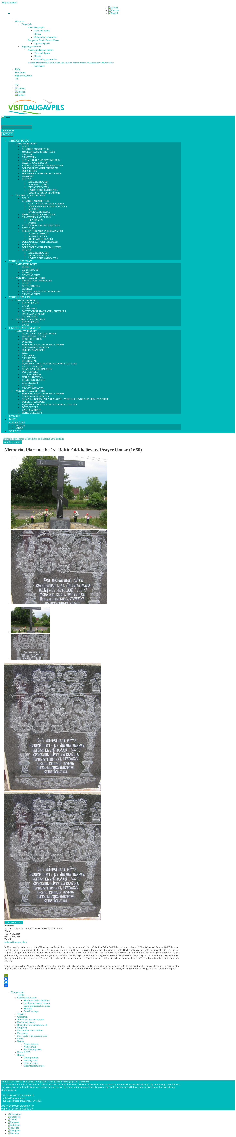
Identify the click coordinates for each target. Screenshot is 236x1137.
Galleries (17, 422)
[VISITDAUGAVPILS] (36, 114)
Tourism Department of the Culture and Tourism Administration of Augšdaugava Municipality (71, 63)
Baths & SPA (23, 1052)
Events (14, 415)
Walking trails (31, 1060)
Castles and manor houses (37, 1003)
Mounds (28, 1008)
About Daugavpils (36, 27)
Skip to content (9, 2)
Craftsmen (22, 1016)
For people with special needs (41, 173)
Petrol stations (32, 412)
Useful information (25, 328)
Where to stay (20, 261)
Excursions (39, 66)
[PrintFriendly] (91, 975)
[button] (24, 21)
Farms (20, 1038)
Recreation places (32, 1049)
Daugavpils (27, 24)
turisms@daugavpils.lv (15, 942)
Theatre (21, 1014)
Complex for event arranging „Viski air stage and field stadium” (65, 399)
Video (19, 428)
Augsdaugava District (31, 47)
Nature (20, 1041)
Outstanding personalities (45, 37)
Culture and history (39, 438)
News (13, 419)
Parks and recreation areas (37, 1006)
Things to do (19, 140)
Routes (20, 1055)
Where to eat (19, 297)
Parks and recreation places (47, 206)
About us (19, 21)
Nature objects (31, 1044)
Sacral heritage (56, 438)
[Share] (91, 985)
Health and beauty (26, 1022)
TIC (17, 79)
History (37, 34)
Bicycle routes (31, 1063)
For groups (22, 1033)
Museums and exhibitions (38, 152)
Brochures (20, 72)
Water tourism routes (43, 258)
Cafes (25, 325)
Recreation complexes (37, 280)
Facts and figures (42, 31)
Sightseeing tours (42, 43)
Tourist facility (10, 438)
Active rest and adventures (41, 225)
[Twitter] (91, 982)
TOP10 (20, 995)
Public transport (33, 350)
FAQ (17, 69)
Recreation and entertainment (32, 1025)
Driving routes (31, 1057)
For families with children (40, 168)
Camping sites (31, 294)
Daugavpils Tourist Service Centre (43, 40)
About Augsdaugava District (40, 50)
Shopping (22, 1027)
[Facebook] (91, 979)
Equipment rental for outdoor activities (49, 363)
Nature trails (30, 1046)
